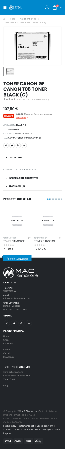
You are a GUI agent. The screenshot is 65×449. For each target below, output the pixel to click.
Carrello (7, 353)
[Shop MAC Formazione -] (15, 7)
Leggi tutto (25, 212)
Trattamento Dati (26, 425)
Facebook (6, 145)
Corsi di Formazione (13, 371)
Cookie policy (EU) (44, 425)
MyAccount (8, 356)
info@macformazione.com (16, 298)
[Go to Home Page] (4, 19)
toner (19, 138)
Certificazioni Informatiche (16, 375)
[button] (48, 199)
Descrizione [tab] (15, 157)
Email (24, 145)
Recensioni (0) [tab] (17, 186)
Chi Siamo (8, 343)
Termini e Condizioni (23, 429)
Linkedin (29, 323)
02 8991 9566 (9, 290)
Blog (5, 385)
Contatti (7, 349)
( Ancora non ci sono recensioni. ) (33, 99)
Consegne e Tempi (51, 429)
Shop (6, 339)
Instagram (21, 323)
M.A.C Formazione (30, 411)
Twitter (12, 145)
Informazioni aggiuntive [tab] (23, 178)
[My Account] (47, 7)
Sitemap (7, 429)
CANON (11, 138)
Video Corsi (9, 379)
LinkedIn (18, 145)
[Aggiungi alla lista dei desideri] (29, 239)
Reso (37, 429)
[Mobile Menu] (6, 7)
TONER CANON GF (23, 133)
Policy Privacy (9, 425)
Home (6, 336)
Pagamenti (8, 433)
